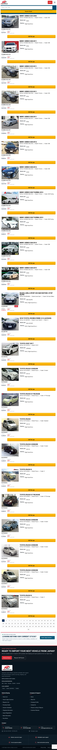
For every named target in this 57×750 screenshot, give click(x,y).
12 (36, 620)
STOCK (50, 2)
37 (3, 626)
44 (24, 626)
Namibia (14, 683)
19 (3, 623)
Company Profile (35, 702)
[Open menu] (54, 2)
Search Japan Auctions (47, 637)
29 (33, 623)
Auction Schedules (7, 707)
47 (33, 626)
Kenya (5, 683)
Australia (18, 683)
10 (30, 620)
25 (21, 623)
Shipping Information (8, 710)
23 (15, 623)
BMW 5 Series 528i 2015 (28, 268)
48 (36, 626)
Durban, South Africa (10, 688)
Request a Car (6, 702)
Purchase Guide (6, 704)
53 (50, 626)
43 (21, 626)
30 (36, 623)
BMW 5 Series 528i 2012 (28, 142)
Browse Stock (6, 657)
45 (27, 626)
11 (33, 620)
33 (44, 623)
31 (38, 623)
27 (27, 623)
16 (47, 620)
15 (44, 620)
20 (6, 623)
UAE (2, 683)
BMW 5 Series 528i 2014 (28, 243)
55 (28, 629)
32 (41, 623)
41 (15, 626)
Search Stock (28, 11)
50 (41, 626)
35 (50, 623)
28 (30, 623)
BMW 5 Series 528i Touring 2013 (31, 192)
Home (32, 696)
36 (53, 623)
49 (38, 626)
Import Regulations (7, 713)
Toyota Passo (25, 419)
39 (9, 626)
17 (50, 620)
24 (18, 623)
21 (9, 623)
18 (53, 620)
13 (38, 620)
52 (47, 626)
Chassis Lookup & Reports (37, 707)
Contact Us (33, 704)
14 (41, 620)
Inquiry (31, 36)
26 (24, 623)
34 (47, 623)
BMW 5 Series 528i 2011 (28, 41)
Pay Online (5, 718)
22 (12, 623)
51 (44, 626)
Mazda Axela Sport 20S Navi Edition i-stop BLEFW (36, 294)
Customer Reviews (35, 710)
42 (18, 626)
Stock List (5, 696)
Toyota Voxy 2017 (27, 343)
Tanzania (9, 683)
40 (12, 626)
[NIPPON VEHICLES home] (7, 668)
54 (53, 626)
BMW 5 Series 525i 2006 (28, 16)
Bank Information (7, 715)
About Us (33, 699)
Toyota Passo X (26, 469)
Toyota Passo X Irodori (29, 369)
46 (30, 626)
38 (6, 626)
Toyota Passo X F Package (30, 394)
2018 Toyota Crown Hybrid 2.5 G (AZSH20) (35, 318)
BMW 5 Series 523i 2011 (28, 66)
